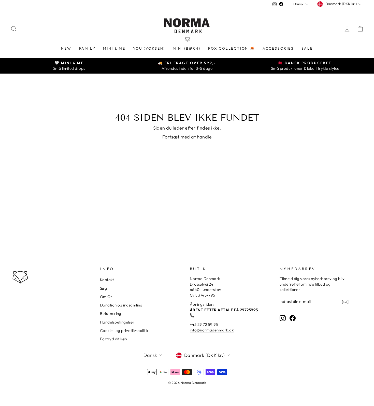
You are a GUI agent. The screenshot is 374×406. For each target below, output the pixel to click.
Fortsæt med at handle (187, 137)
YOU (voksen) (149, 48)
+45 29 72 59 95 (204, 324)
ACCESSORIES (278, 48)
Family (87, 48)
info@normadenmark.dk (212, 330)
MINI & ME (114, 48)
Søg (103, 288)
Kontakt (107, 279)
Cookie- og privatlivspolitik (124, 330)
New (66, 48)
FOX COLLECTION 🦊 (231, 48)
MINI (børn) (186, 48)
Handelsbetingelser (117, 322)
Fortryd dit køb (113, 339)
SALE (307, 48)
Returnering (110, 313)
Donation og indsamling (121, 305)
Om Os (106, 296)
